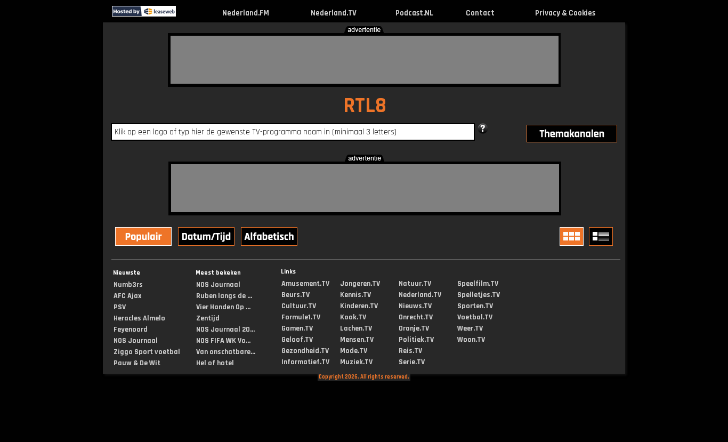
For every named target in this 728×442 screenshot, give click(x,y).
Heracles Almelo (139, 318)
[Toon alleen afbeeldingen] (573, 236)
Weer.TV (470, 328)
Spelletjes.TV (478, 295)
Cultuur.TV (298, 306)
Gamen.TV (297, 328)
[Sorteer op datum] (207, 237)
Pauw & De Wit (137, 363)
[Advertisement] (365, 60)
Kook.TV (353, 317)
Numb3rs (128, 285)
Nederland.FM (245, 13)
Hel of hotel (215, 363)
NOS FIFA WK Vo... (223, 340)
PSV (120, 307)
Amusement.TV (305, 283)
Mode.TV (353, 351)
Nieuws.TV (415, 306)
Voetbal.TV (474, 317)
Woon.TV (471, 339)
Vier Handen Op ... (223, 307)
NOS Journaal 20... (225, 329)
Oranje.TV (414, 328)
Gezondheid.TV (305, 351)
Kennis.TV (355, 295)
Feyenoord (131, 329)
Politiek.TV (416, 339)
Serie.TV (412, 362)
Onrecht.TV (416, 317)
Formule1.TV (300, 317)
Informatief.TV (305, 362)
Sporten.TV (475, 306)
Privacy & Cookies (565, 13)
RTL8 (364, 105)
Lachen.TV (356, 328)
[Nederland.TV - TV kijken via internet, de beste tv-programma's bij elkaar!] (185, 14)
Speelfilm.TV (477, 283)
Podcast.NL (414, 13)
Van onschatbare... (225, 352)
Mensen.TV (357, 339)
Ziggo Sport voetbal (147, 352)
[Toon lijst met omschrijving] (602, 236)
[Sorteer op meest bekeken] (144, 237)
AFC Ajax (127, 296)
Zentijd (208, 318)
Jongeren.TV (360, 283)
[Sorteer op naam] (270, 237)
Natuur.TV (415, 283)
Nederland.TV (334, 13)
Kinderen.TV (359, 306)
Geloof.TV (297, 339)
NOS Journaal (136, 340)
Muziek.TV (356, 362)
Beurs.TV (295, 295)
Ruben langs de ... (224, 296)
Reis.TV (410, 351)
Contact (480, 13)
